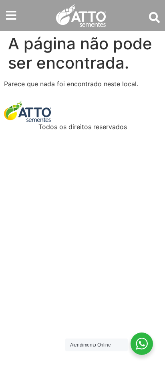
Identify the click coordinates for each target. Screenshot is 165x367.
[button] (11, 15)
